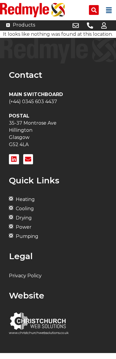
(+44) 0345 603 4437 (33, 101)
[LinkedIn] (14, 159)
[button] (94, 10)
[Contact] (28, 159)
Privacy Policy (25, 275)
